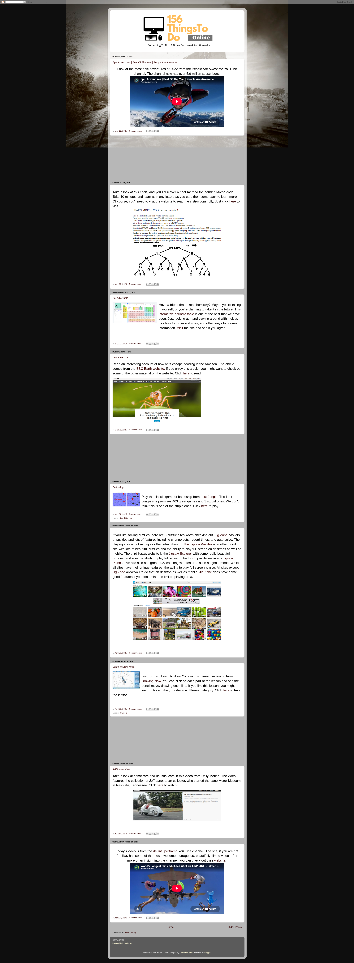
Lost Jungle (209, 497)
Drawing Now (151, 681)
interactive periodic (172, 314)
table (190, 314)
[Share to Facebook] (155, 131)
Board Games (125, 518)
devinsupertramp (165, 851)
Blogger (207, 953)
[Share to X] (152, 131)
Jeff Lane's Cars (121, 769)
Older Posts (235, 927)
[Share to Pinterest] (158, 131)
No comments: (135, 131)
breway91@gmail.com (122, 943)
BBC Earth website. (150, 368)
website (219, 860)
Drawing (123, 713)
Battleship (118, 487)
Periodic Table (120, 298)
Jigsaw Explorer (180, 553)
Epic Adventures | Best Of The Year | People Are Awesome (145, 62)
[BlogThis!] (150, 131)
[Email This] (147, 131)
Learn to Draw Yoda (123, 666)
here (232, 201)
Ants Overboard (121, 357)
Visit (180, 328)
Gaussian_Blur (186, 953)
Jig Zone (221, 535)
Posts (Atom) (130, 933)
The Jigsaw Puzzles (197, 544)
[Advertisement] (177, 158)
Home (170, 927)
